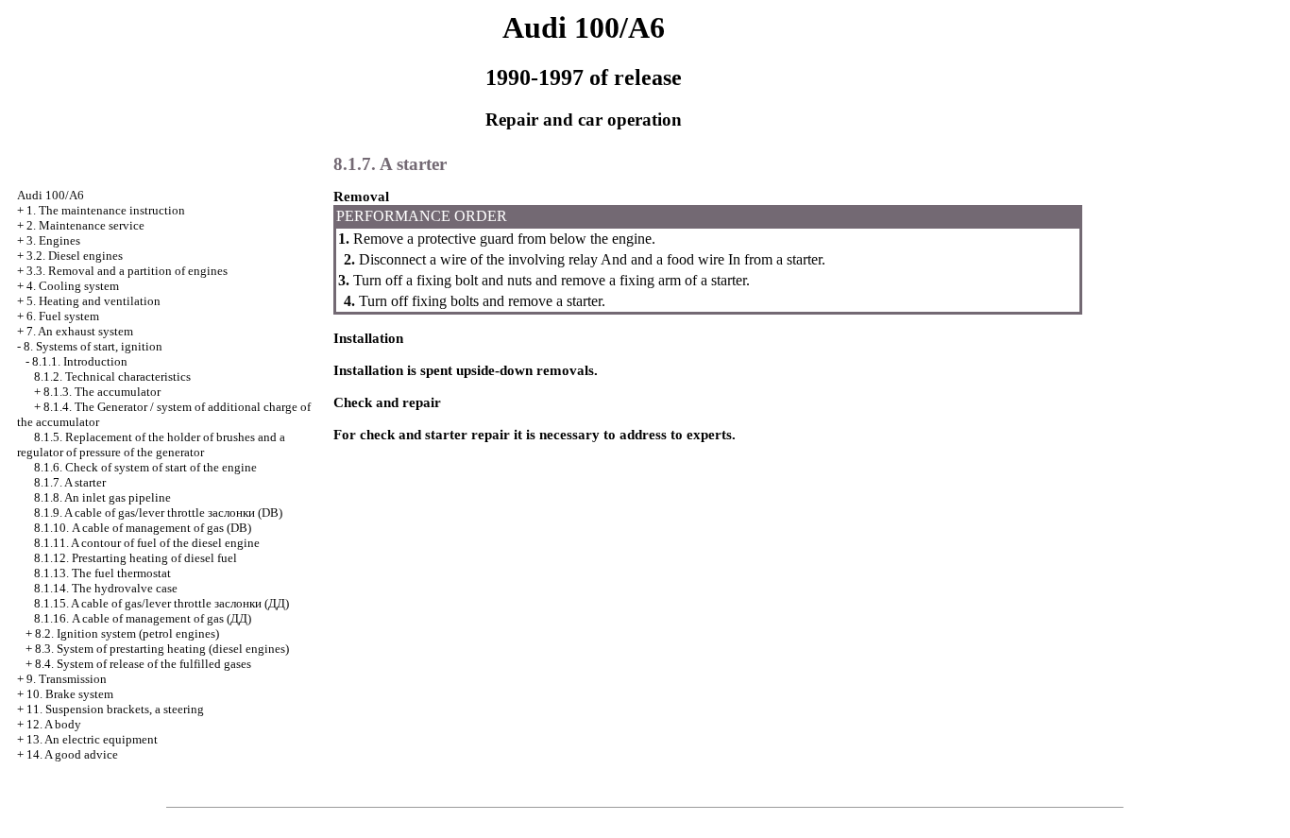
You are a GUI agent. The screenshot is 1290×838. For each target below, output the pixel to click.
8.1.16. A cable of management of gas (142, 618)
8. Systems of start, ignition (93, 346)
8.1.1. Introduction (79, 361)
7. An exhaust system (79, 331)
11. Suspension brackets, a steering (115, 709)
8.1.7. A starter (70, 482)
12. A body (53, 724)
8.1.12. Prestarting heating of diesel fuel (135, 558)
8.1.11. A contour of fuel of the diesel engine (147, 543)
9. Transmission (66, 679)
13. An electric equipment (92, 739)
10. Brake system (69, 694)
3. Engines (53, 240)
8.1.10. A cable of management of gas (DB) (142, 528)
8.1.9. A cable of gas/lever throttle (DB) (158, 512)
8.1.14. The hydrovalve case (106, 588)
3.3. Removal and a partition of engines (127, 271)
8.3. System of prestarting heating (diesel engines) (162, 648)
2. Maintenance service (85, 225)
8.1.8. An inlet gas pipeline (102, 497)
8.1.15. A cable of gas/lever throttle (161, 603)
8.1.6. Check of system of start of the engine (145, 467)
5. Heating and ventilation (93, 301)
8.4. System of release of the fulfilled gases (143, 664)
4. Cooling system (72, 286)
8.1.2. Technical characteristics (112, 376)
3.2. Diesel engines (74, 255)
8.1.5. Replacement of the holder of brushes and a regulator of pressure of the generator (151, 444)
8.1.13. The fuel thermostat (102, 573)
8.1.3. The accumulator (102, 392)
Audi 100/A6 (50, 195)
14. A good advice (72, 754)
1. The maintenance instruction (105, 210)
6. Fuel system (62, 316)
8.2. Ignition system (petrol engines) (127, 633)
